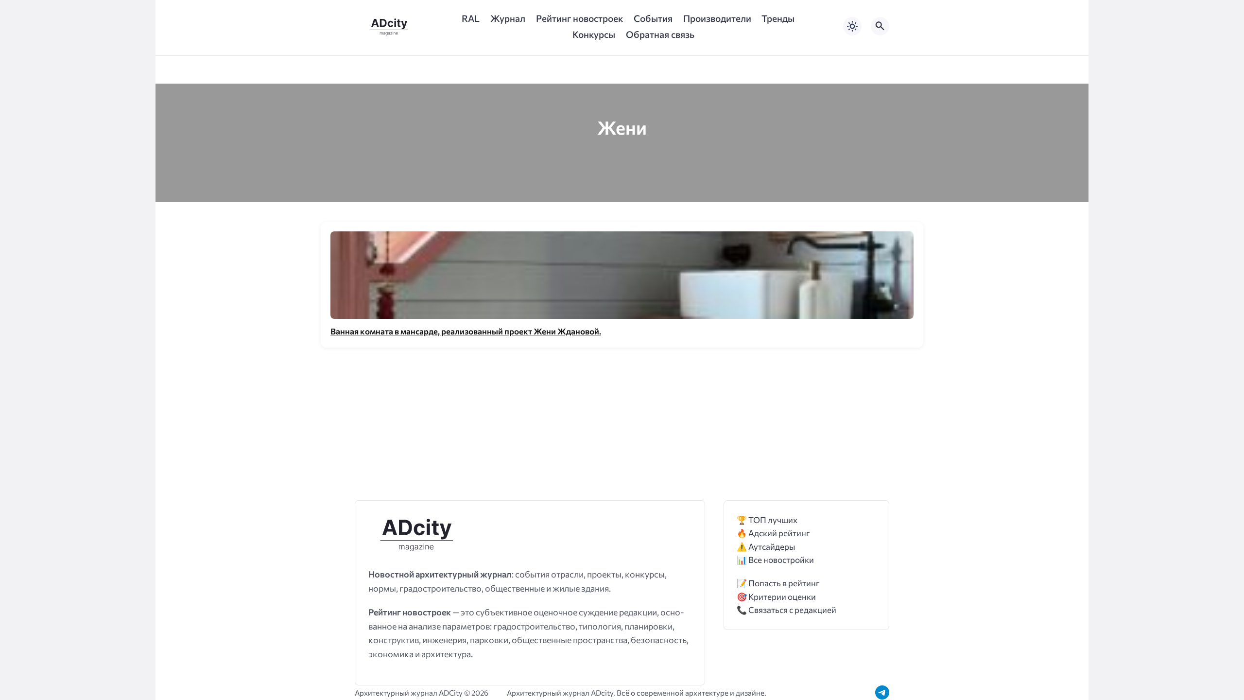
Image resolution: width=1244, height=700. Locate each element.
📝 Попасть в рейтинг (778, 583)
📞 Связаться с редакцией (786, 610)
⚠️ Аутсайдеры (766, 547)
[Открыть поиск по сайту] (880, 26)
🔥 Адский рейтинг (773, 533)
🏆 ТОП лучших (767, 520)
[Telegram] (882, 692)
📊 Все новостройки (775, 560)
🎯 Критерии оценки (776, 597)
